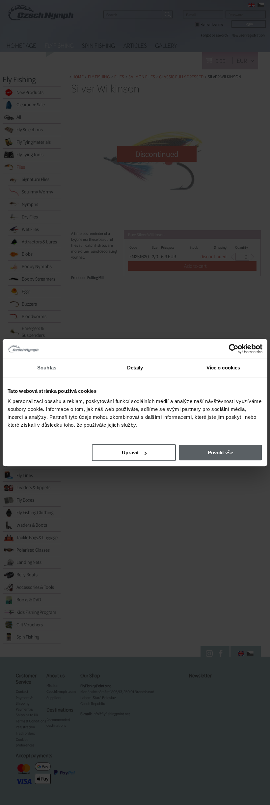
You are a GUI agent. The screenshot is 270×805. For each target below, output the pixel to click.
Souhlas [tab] (46, 367)
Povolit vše (220, 452)
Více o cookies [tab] (223, 367)
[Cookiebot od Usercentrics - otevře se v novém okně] (233, 349)
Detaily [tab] (135, 367)
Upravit (130, 452)
